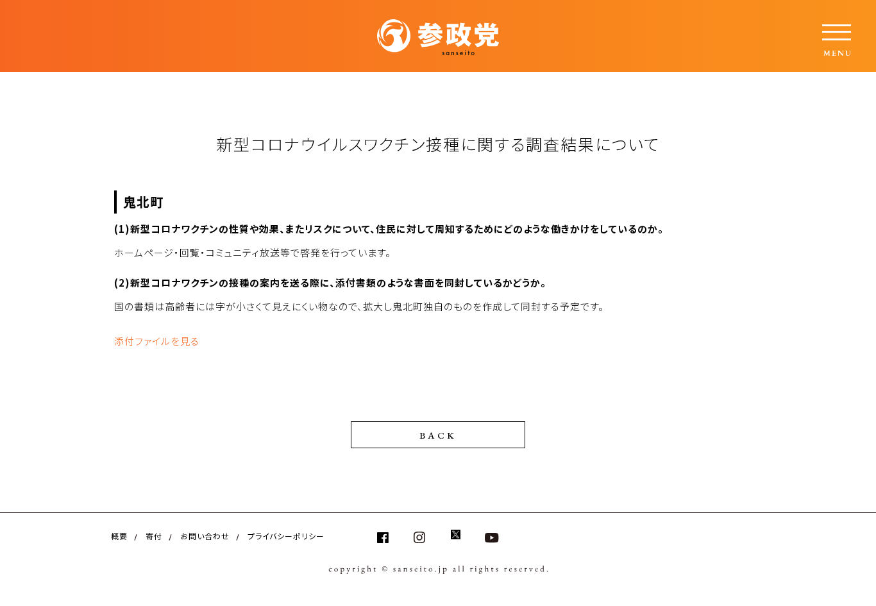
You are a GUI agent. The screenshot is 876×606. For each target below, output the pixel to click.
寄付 (154, 535)
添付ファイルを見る (156, 341)
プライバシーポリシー (286, 535)
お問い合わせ (205, 535)
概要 (119, 535)
